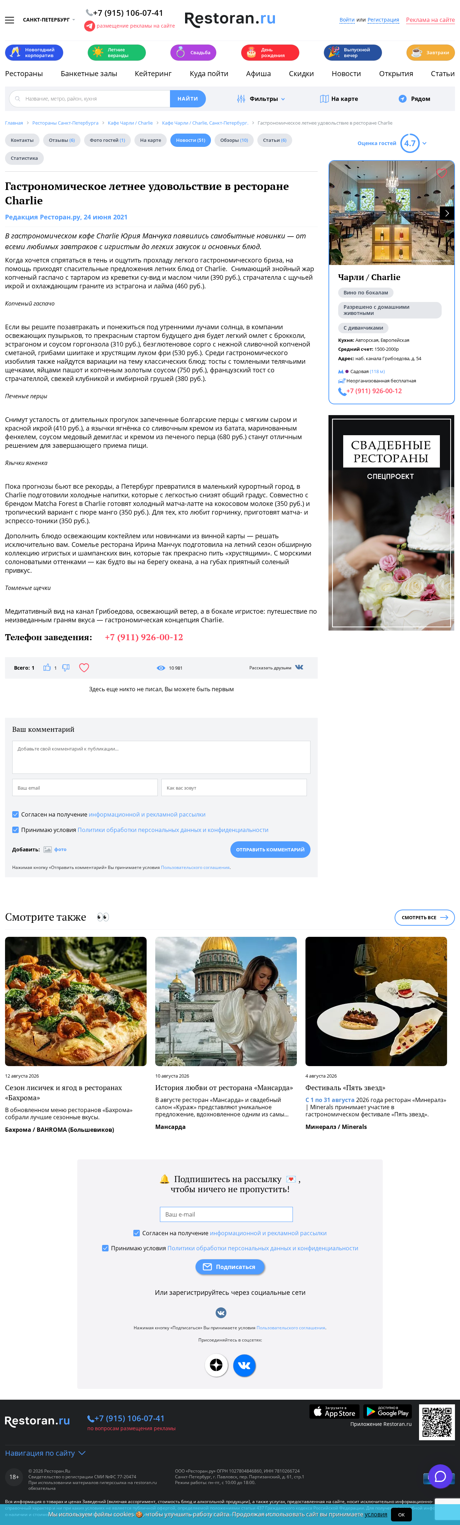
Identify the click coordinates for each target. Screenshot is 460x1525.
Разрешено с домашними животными (376, 309)
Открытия (396, 73)
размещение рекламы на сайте (136, 25)
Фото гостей (107, 140)
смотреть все (419, 917)
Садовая (359, 371)
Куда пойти (209, 73)
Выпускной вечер (349, 52)
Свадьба (192, 51)
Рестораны (24, 73)
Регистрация (383, 20)
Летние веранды (110, 52)
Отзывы (62, 140)
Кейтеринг (153, 73)
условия (376, 1514)
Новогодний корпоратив (32, 52)
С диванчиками (363, 327)
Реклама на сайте (430, 20)
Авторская (366, 340)
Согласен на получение (113, 814)
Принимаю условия (144, 830)
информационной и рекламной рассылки (147, 814)
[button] (447, 213)
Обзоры (234, 140)
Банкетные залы (89, 73)
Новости (346, 73)
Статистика (24, 158)
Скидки (301, 73)
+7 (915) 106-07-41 (130, 1418)
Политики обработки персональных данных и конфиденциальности (173, 830)
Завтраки (429, 51)
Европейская (395, 340)
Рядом (421, 99)
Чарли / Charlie (369, 277)
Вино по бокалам (366, 292)
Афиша (258, 73)
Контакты (22, 140)
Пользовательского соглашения (195, 867)
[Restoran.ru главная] (230, 20)
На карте (344, 99)
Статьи (443, 73)
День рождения (265, 52)
